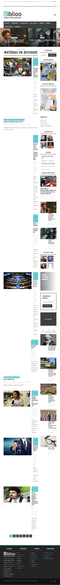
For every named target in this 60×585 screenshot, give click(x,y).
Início (18, 553)
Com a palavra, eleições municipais (35, 228)
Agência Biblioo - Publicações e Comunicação (26, 580)
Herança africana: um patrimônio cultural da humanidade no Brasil (51, 399)
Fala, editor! (34, 558)
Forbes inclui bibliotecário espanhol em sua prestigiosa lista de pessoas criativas (48, 191)
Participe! (19, 556)
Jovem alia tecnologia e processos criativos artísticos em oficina (14, 41)
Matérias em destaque (14, 119)
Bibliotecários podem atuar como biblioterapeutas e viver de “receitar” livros (52, 425)
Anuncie (19, 562)
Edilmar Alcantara (9, 124)
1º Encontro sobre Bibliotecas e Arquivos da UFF (35, 72)
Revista (22, 119)
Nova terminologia (9, 379)
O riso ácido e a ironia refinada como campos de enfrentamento (35, 499)
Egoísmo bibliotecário (35, 448)
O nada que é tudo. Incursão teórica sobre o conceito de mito (35, 151)
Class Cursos (48, 554)
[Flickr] (52, 1)
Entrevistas (35, 391)
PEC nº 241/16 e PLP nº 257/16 (35, 283)
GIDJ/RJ (47, 556)
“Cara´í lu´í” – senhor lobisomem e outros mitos (42, 41)
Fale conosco (20, 566)
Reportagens (14, 37)
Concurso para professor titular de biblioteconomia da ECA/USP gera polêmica (52, 373)
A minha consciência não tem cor (13, 122)
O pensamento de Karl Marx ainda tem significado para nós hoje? (52, 348)
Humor (33, 560)
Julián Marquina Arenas (47, 196)
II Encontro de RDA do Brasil (48, 163)
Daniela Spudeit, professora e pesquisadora (35, 401)
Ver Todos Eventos (45, 169)
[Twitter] (55, 1)
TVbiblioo (33, 566)
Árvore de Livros (49, 553)
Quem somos (20, 554)
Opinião (42, 37)
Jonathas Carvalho (9, 382)
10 (35, 464)
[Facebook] (49, 1)
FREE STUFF (45, 288)
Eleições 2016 (33, 347)
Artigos (6, 119)
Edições (19, 558)
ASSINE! (19, 568)
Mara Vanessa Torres (35, 163)
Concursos (34, 554)
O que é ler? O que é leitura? (51, 448)
